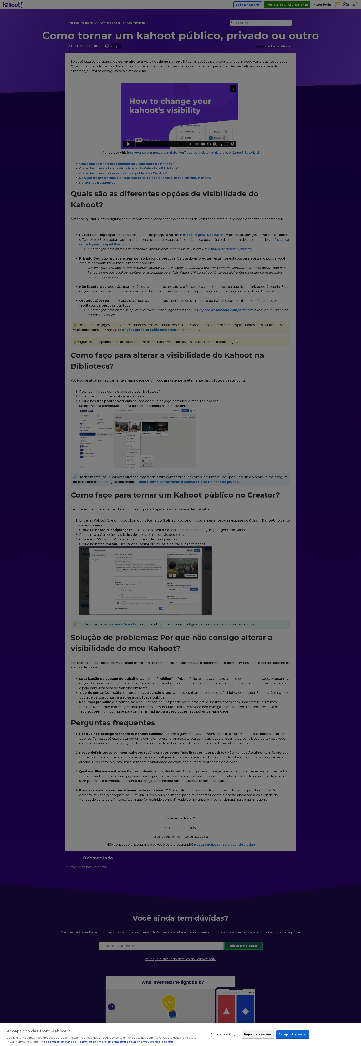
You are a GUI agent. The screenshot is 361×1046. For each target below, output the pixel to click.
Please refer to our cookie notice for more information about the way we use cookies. (107, 1041)
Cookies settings (223, 1034)
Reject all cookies (258, 1034)
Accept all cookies (292, 1034)
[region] (180, 1034)
